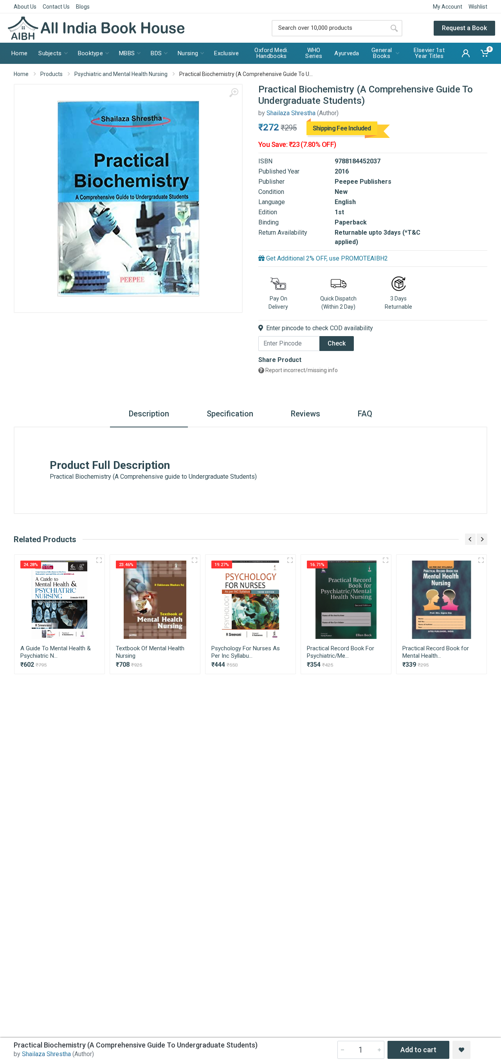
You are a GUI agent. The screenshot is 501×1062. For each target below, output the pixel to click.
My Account (447, 6)
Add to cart (418, 1050)
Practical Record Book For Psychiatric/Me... (340, 652)
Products (51, 74)
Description (149, 413)
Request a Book (464, 28)
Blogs (83, 6)
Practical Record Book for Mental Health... (435, 652)
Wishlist (478, 6)
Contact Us (56, 6)
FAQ (365, 413)
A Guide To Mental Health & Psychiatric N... (55, 652)
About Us (25, 6)
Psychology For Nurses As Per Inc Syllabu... (245, 652)
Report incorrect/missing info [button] (301, 370)
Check (337, 343)
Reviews (305, 413)
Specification (230, 413)
